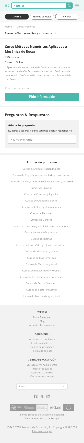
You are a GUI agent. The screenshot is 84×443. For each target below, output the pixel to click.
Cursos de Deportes (41, 213)
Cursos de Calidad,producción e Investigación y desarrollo (41, 181)
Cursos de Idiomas (41, 238)
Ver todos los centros (42, 376)
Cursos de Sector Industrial (41, 289)
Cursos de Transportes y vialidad (41, 296)
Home (8, 26)
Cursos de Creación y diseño (41, 200)
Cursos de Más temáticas (41, 258)
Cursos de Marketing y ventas (41, 251)
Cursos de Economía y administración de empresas (41, 226)
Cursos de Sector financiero (41, 283)
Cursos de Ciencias (41, 188)
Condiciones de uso (42, 343)
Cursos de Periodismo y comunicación (41, 277)
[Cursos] (7, 5)
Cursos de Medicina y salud (41, 264)
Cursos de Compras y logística (41, 194)
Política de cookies (42, 351)
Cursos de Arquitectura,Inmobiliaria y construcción (41, 175)
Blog (42, 321)
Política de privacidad (42, 347)
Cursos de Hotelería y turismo (41, 232)
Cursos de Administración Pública (41, 169)
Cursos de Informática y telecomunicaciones (41, 245)
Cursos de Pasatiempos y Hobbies (41, 270)
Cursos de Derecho (41, 219)
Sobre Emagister (42, 317)
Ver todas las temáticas (42, 325)
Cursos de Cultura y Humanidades (41, 207)
